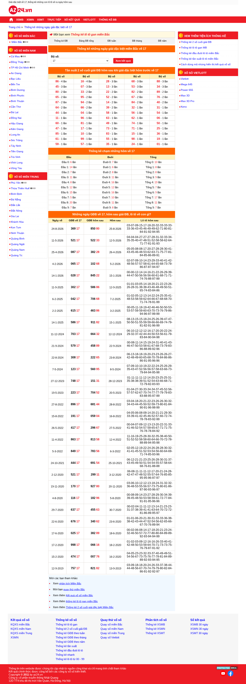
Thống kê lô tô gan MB (194, 47)
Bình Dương (18, 89)
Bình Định (16, 193)
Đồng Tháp (17, 62)
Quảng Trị (16, 255)
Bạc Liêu (16, 78)
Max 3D (185, 95)
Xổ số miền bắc (24, 36)
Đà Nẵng (16, 199)
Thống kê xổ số (66, 619)
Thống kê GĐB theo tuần (70, 633)
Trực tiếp (54, 19)
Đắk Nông (16, 210)
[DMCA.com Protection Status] (227, 668)
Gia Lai (15, 216)
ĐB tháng (137, 40)
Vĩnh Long (17, 162)
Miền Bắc (17, 42)
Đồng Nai (16, 117)
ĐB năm (162, 40)
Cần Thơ (16, 106)
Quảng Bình (17, 238)
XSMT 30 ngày (199, 633)
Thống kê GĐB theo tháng (71, 637)
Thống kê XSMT (155, 633)
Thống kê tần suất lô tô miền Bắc (199, 58)
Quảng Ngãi (17, 244)
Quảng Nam (18, 249)
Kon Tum (16, 227)
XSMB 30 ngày (199, 624)
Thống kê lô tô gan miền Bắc (90, 34)
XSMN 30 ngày (199, 628)
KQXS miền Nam (21, 628)
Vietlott (89, 19)
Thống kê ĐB (108, 19)
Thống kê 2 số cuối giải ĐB (196, 42)
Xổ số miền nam (25, 50)
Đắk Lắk (15, 205)
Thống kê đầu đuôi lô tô (69, 650)
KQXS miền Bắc (20, 624)
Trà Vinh (15, 157)
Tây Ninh (16, 145)
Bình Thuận (17, 101)
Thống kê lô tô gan (66, 624)
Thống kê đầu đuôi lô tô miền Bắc (200, 53)
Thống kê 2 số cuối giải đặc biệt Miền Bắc (89, 607)
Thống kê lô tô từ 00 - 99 (70, 659)
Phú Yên (16, 182)
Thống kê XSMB (155, 624)
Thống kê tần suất (66, 646)
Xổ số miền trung (26, 176)
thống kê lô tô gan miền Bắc (82, 601)
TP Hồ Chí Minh (20, 67)
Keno (184, 106)
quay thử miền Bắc (74, 589)
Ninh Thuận (17, 233)
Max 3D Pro (187, 101)
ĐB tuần (112, 40)
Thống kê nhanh (65, 654)
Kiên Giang (17, 129)
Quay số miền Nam (112, 628)
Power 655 (187, 89)
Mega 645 (186, 84)
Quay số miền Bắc (111, 624)
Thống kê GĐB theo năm (70, 641)
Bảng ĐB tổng (86, 40)
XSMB (19, 19)
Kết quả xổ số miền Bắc (79, 595)
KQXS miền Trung (21, 633)
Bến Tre (15, 84)
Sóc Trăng (17, 140)
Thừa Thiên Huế (20, 188)
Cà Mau (15, 56)
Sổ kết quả (72, 19)
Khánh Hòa (17, 221)
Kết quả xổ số (20, 619)
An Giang (16, 73)
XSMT (40, 19)
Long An (15, 134)
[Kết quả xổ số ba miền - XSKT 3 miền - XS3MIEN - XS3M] (20, 10)
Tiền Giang (17, 151)
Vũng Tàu (16, 168)
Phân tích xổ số (156, 619)
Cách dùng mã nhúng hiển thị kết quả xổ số (206, 64)
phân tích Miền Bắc (70, 583)
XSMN (30, 19)
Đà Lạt (14, 112)
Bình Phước (17, 95)
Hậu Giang (17, 123)
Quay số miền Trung (112, 633)
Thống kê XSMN (155, 628)
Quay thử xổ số (111, 619)
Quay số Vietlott (109, 637)
